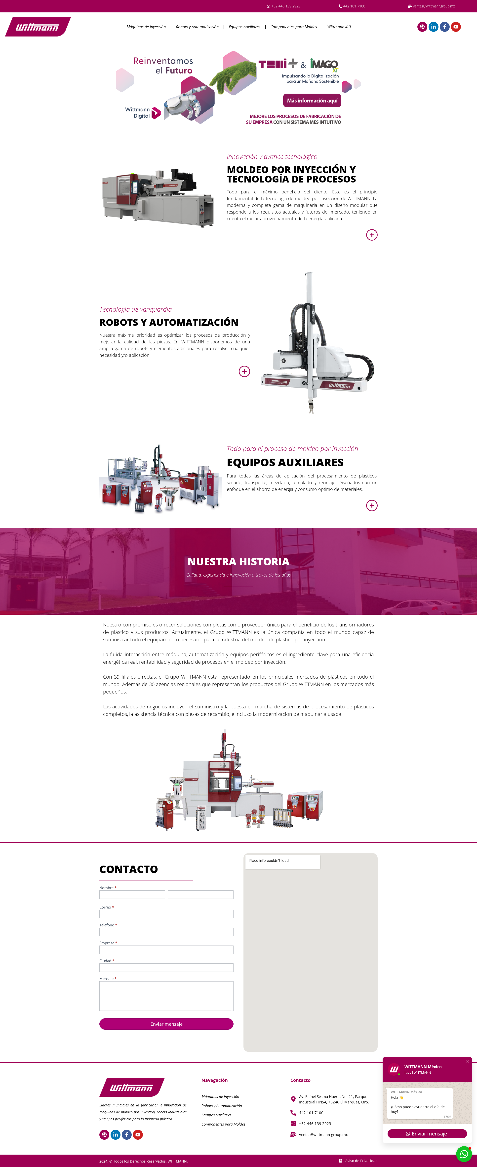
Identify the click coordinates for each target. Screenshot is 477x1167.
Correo (106, 907)
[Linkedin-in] (433, 27)
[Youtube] (456, 27)
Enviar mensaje (167, 1024)
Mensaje (108, 979)
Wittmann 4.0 (339, 27)
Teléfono (108, 925)
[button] (467, 1061)
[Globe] (422, 27)
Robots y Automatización (197, 27)
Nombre (108, 888)
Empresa (108, 943)
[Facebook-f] (445, 27)
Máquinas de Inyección (146, 27)
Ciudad (106, 961)
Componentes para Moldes (294, 27)
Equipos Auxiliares (244, 27)
